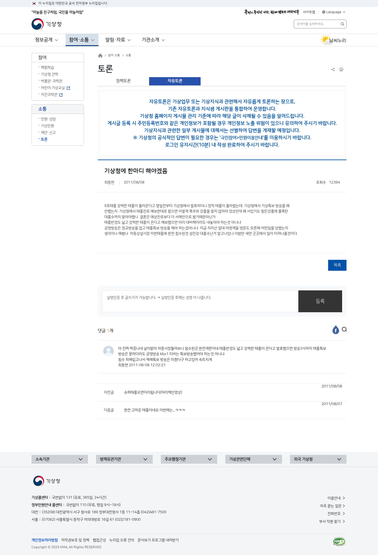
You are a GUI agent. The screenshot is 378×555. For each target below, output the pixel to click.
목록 (337, 265)
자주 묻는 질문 (330, 506)
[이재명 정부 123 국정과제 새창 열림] (271, 12)
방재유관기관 (110, 459)
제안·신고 (48, 133)
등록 (320, 301)
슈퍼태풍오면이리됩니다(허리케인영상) (233, 389)
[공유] (333, 69)
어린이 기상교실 (53, 88)
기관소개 (150, 40)
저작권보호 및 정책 (75, 540)
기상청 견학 (49, 74)
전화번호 (334, 514)
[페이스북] (335, 329)
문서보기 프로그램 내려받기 (158, 540)
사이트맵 (309, 12)
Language (334, 12)
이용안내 (334, 498)
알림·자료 (115, 40)
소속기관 (42, 459)
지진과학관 (49, 95)
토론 (44, 139)
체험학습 (47, 67)
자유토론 (175, 81)
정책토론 (123, 81)
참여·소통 (79, 40)
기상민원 (47, 126)
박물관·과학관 (51, 81)
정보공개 (43, 40)
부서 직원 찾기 (330, 522)
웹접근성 (99, 540)
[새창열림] (333, 40)
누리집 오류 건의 (121, 540)
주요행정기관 (175, 459)
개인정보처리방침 (45, 540)
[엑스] (343, 329)
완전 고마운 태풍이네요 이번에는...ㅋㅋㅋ (233, 407)
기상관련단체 (239, 459)
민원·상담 (48, 119)
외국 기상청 (303, 459)
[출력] (341, 69)
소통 (128, 55)
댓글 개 (105, 330)
